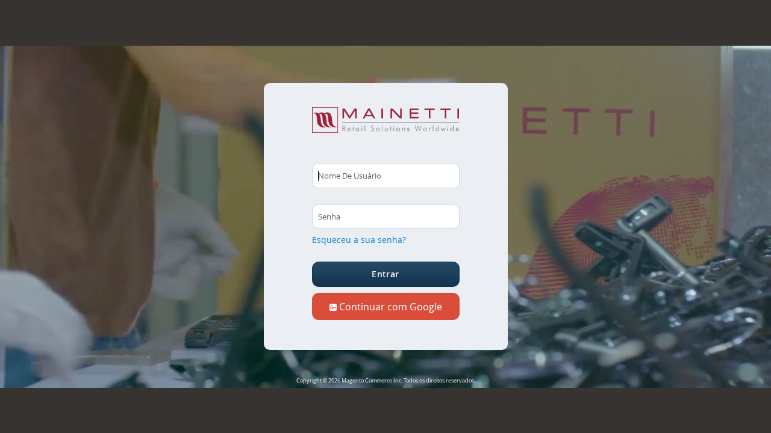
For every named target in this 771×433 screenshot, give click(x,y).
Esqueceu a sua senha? (359, 239)
